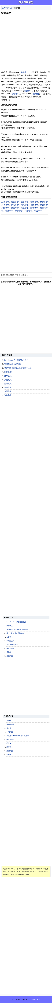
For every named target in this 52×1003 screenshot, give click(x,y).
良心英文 (10, 728)
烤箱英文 (44, 205)
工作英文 (5, 202)
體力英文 (15, 208)
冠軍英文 (28, 211)
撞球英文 (10, 652)
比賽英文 (34, 208)
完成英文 (38, 211)
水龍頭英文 (10, 641)
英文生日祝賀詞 (12, 644)
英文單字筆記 (26, 2)
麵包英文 (24, 205)
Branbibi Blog (35, 999)
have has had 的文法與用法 (16, 622)
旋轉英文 (8, 380)
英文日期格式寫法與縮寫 (15, 633)
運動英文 (9, 211)
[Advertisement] (26, 43)
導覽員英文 (10, 648)
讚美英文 (10, 747)
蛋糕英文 (34, 205)
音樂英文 (8, 391)
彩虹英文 (8, 395)
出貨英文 (10, 637)
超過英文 (8, 384)
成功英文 (24, 202)
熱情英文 (34, 202)
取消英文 (10, 720)
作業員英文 (10, 739)
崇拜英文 (10, 755)
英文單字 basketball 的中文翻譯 (18, 736)
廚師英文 (5, 208)
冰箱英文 (10, 656)
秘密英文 (15, 205)
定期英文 (8, 372)
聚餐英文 (10, 626)
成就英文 (15, 202)
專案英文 (44, 202)
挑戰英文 (24, 208)
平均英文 (10, 732)
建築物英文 (10, 724)
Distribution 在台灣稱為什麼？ (16, 360)
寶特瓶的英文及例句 (12, 364)
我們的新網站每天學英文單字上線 (18, 368)
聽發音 (24, 72)
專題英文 (8, 387)
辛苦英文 (5, 205)
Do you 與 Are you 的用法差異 (17, 629)
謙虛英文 (10, 751)
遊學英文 (8, 376)
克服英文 (19, 211)
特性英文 (10, 743)
